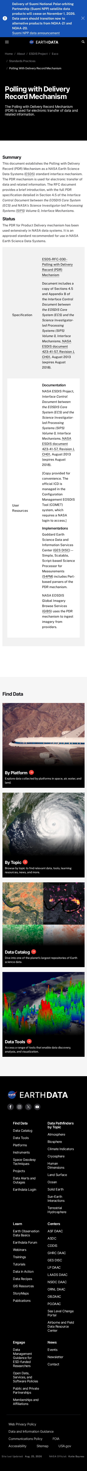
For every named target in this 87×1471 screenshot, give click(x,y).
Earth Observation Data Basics (26, 1233)
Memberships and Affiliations (26, 1402)
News (52, 1342)
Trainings (19, 1257)
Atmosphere (56, 1134)
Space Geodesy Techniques (24, 1162)
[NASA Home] (32, 42)
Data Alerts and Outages (24, 1180)
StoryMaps (21, 1293)
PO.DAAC (54, 1304)
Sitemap (43, 1446)
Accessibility (17, 1446)
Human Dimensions (56, 1165)
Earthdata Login (24, 1189)
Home (9, 53)
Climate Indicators (61, 1149)
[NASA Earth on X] (28, 1107)
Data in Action (23, 1271)
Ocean (52, 1182)
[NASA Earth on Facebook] (10, 1107)
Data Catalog (22, 1130)
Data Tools (21, 1138)
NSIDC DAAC (57, 1282)
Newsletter (55, 1357)
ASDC (52, 1238)
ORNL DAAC (56, 1289)
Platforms (20, 1145)
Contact (53, 1364)
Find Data (20, 1123)
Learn (17, 1224)
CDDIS (52, 1246)
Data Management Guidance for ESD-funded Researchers (22, 1358)
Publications (21, 1301)
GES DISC (61, 550)
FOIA (56, 1439)
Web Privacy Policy (22, 1424)
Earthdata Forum (25, 1242)
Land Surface (57, 1175)
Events (52, 1350)
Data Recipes (22, 1279)
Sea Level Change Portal (60, 1313)
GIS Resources (23, 1286)
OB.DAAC (54, 1296)
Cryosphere (56, 1156)
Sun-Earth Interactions (56, 1199)
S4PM (47, 576)
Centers (54, 1224)
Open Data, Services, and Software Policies (25, 1377)
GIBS (47, 611)
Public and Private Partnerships (26, 1390)
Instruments (21, 1152)
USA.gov (64, 1446)
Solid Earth (56, 1189)
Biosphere (55, 1142)
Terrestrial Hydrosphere (57, 1210)
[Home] (47, 42)
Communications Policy (25, 1439)
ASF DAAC (55, 1231)
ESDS (29, 174)
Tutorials (19, 1264)
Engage (19, 1342)
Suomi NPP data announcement (36, 33)
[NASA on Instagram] (19, 1107)
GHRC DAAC (57, 1253)
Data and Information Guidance (31, 1431)
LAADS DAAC (57, 1275)
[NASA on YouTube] (37, 1107)
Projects (19, 1171)
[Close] (83, 18)
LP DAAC (54, 1267)
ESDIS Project (38, 53)
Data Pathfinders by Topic (60, 1125)
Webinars (19, 1250)
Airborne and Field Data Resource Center (61, 1326)
